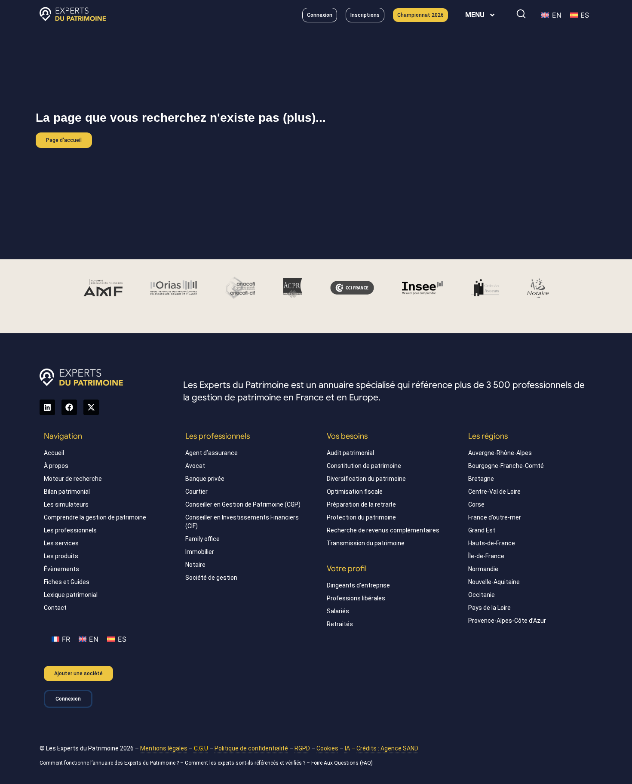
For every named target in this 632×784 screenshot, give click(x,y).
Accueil (54, 452)
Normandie (483, 569)
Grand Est (481, 530)
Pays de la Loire (489, 607)
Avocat (195, 465)
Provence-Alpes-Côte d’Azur (507, 620)
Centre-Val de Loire (494, 491)
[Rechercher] (521, 14)
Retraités (340, 624)
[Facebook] (69, 407)
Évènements (61, 569)
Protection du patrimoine (361, 517)
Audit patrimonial (350, 452)
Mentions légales (163, 748)
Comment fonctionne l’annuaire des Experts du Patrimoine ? (109, 763)
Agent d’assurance (211, 452)
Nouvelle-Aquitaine (494, 581)
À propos (56, 465)
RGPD (302, 748)
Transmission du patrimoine (366, 543)
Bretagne (481, 478)
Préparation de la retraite (361, 504)
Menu (475, 15)
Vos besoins (347, 436)
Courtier (196, 491)
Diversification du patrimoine (366, 478)
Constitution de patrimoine (364, 465)
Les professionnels (70, 530)
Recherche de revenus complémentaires (383, 530)
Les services (61, 543)
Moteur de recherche (73, 478)
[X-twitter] (91, 407)
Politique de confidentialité (251, 748)
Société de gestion (211, 577)
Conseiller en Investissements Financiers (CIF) (242, 521)
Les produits (61, 556)
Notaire (195, 564)
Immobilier (199, 551)
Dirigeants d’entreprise (358, 585)
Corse (476, 504)
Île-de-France (486, 556)
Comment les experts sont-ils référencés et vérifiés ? (245, 763)
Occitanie (481, 594)
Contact (55, 607)
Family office (202, 538)
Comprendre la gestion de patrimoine (95, 517)
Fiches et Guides (66, 581)
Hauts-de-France (491, 543)
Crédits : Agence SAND (387, 748)
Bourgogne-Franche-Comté (506, 465)
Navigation (63, 436)
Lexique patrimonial (71, 594)
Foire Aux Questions (335, 763)
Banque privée (204, 478)
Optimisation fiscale (355, 491)
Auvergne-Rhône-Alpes (500, 452)
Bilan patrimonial (67, 491)
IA (347, 748)
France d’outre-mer (494, 517)
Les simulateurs (66, 504)
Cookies (327, 748)
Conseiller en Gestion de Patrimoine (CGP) (243, 504)
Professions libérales (356, 598)
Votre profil (347, 568)
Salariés (338, 611)
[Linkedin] (47, 407)
